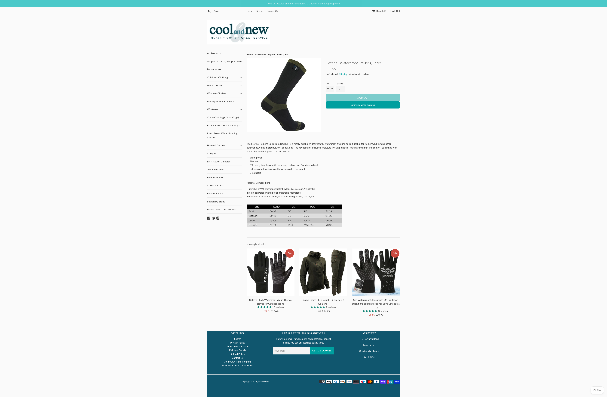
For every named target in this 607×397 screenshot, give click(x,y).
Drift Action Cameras (224, 161)
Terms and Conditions (237, 346)
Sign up (259, 11)
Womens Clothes (224, 93)
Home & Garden (224, 145)
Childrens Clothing (224, 77)
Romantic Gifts (215, 193)
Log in (249, 11)
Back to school (215, 177)
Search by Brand (224, 201)
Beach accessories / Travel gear (224, 125)
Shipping (343, 74)
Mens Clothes (224, 85)
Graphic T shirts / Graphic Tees (224, 61)
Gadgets (211, 153)
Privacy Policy (237, 342)
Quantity (339, 83)
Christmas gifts (215, 185)
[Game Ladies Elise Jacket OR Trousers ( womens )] (323, 272)
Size (327, 83)
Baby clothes (214, 69)
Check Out (394, 11)
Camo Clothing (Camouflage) (223, 117)
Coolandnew (263, 381)
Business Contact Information (237, 365)
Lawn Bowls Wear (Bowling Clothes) (222, 135)
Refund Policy (237, 354)
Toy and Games (215, 169)
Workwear (224, 109)
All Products (214, 53)
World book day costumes (221, 209)
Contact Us (272, 11)
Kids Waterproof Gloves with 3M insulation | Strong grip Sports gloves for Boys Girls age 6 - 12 (376, 303)
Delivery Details (237, 350)
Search (237, 338)
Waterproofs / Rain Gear (221, 101)
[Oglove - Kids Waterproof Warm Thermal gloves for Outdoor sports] (270, 272)
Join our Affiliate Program (237, 361)
